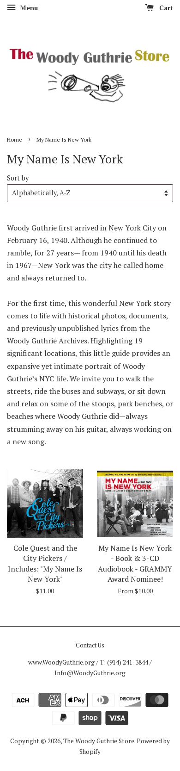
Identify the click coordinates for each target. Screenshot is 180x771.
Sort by (18, 178)
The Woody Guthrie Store (98, 741)
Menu (28, 7)
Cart (165, 7)
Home (14, 139)
